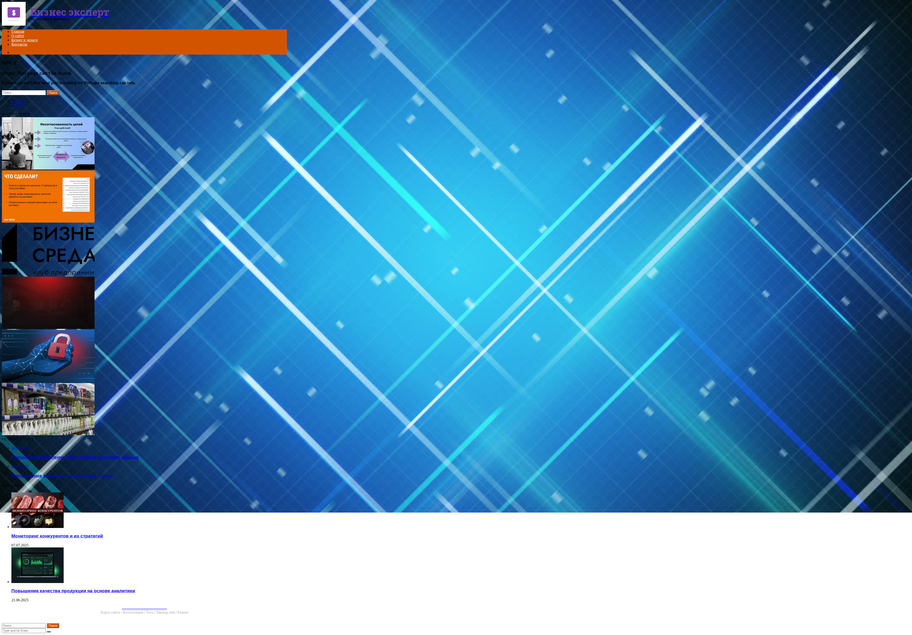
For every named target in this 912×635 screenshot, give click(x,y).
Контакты (19, 44)
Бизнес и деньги (24, 40)
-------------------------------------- (144, 608)
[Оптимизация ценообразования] (144, 303)
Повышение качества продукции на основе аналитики (73, 590)
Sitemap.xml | (166, 612)
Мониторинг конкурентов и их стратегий (57, 535)
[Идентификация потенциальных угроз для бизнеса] (144, 356)
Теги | (151, 612)
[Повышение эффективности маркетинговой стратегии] (144, 143)
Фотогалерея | (134, 612)
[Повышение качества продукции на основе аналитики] (149, 565)
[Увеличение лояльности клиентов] (144, 197)
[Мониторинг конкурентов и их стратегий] (149, 510)
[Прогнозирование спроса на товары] (144, 409)
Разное (182, 612)
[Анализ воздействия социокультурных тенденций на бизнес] (144, 250)
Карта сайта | (112, 612)
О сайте (17, 36)
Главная (17, 31)
